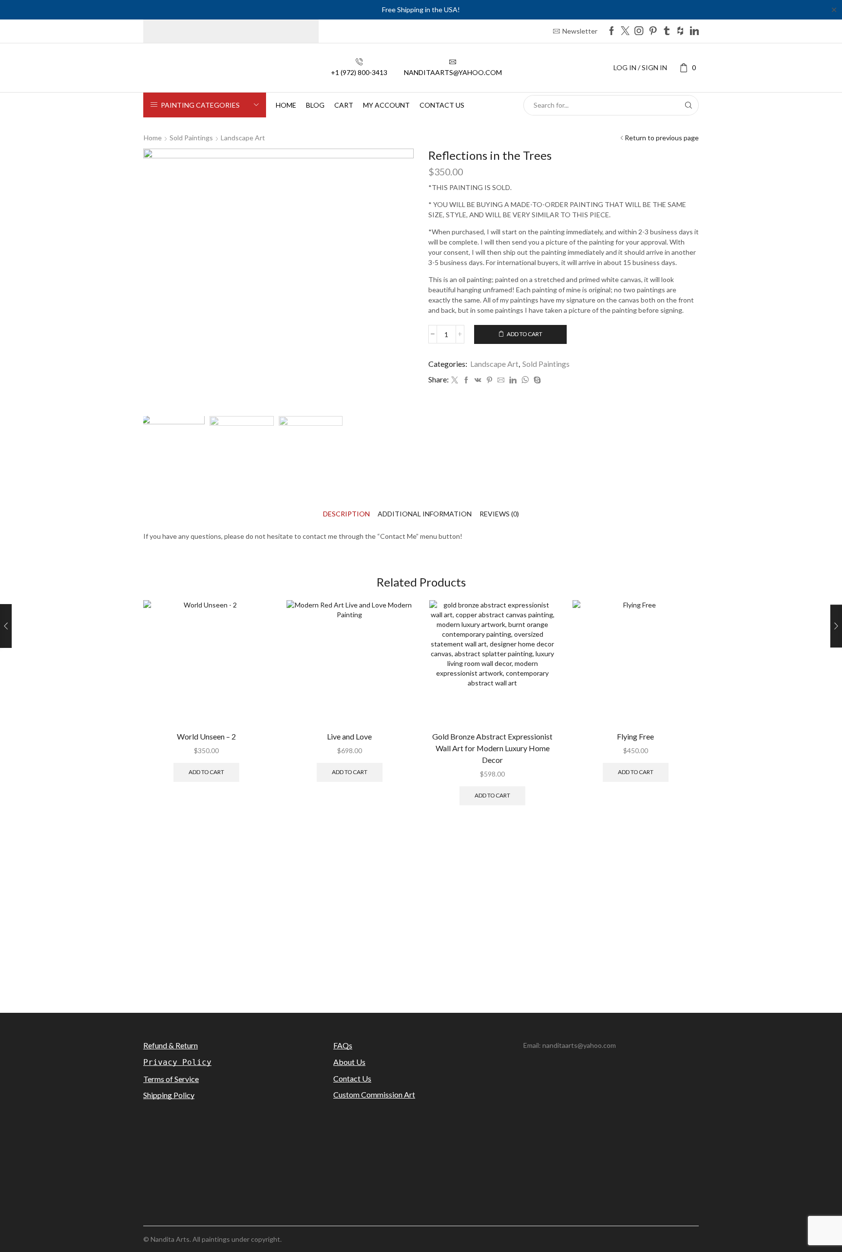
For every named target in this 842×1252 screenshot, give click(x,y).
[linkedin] (513, 380)
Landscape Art (243, 137)
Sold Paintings (191, 137)
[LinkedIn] (694, 31)
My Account (386, 105)
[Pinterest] (653, 31)
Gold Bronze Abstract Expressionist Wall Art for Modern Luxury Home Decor (492, 748)
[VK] (478, 380)
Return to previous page (662, 137)
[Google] (680, 31)
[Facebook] (611, 31)
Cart (343, 105)
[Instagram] (638, 31)
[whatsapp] (525, 380)
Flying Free (635, 736)
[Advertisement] (421, 918)
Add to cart (524, 334)
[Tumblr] (666, 31)
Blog (315, 105)
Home (286, 105)
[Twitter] (625, 31)
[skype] (536, 380)
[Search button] (688, 105)
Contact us (442, 105)
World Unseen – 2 (206, 736)
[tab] (346, 513)
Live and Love (349, 736)
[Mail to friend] (501, 380)
